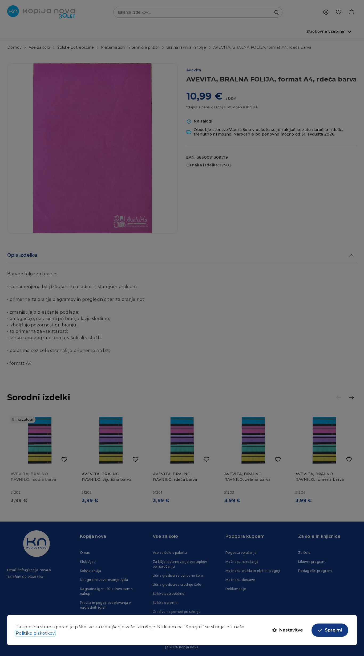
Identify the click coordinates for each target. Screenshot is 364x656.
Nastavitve (291, 630)
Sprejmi (333, 630)
